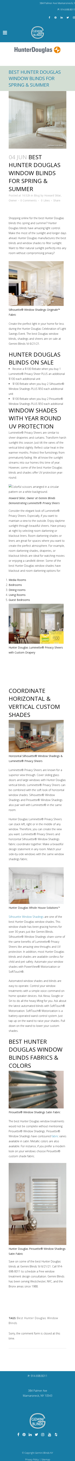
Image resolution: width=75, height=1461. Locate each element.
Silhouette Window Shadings (26, 917)
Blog (37, 195)
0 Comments (28, 200)
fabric (55, 1136)
